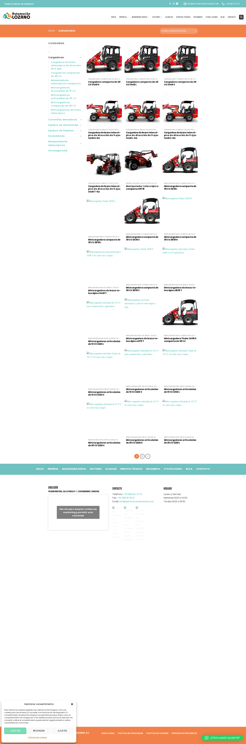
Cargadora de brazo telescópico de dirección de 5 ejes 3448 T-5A (104, 189)
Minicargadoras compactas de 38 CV (63, 104)
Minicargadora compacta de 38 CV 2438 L (180, 187)
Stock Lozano (212, 17)
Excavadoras (56, 136)
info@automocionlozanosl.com (136, 501)
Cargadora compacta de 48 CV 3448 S (180, 83)
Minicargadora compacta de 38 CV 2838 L (104, 241)
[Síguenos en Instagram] (174, 4)
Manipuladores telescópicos (57, 143)
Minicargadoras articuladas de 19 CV (63, 89)
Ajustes (62, 730)
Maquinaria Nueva (139, 17)
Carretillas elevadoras (62, 119)
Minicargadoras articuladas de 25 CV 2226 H (142, 441)
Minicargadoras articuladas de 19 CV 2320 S (104, 393)
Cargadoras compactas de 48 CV (65, 74)
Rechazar (39, 730)
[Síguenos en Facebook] (170, 4)
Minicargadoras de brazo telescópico (66, 111)
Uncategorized (57, 150)
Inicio (113, 17)
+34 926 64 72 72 (132, 494)
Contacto (232, 17)
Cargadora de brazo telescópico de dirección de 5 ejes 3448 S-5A (180, 135)
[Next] (147, 456)
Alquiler (169, 17)
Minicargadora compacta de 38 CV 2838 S (142, 289)
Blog (223, 17)
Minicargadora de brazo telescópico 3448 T (104, 292)
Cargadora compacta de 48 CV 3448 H (104, 83)
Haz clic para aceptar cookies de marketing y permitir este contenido (78, 512)
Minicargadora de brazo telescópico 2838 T (180, 289)
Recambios (198, 17)
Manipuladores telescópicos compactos (66, 82)
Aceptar (15, 730)
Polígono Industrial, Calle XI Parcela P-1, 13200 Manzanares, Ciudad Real (73, 491)
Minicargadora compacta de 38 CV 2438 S (142, 238)
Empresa (123, 17)
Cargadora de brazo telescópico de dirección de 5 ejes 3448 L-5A (142, 135)
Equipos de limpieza (61, 130)
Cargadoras (56, 57)
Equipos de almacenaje (63, 125)
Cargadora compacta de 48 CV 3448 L (142, 83)
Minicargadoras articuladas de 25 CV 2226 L (180, 441)
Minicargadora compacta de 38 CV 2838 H (180, 238)
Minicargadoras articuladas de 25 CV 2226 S (104, 444)
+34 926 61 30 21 (126, 497)
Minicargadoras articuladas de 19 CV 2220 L (104, 342)
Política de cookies (37, 737)
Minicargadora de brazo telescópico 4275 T (142, 340)
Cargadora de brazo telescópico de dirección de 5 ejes (66, 65)
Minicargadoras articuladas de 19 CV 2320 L (180, 390)
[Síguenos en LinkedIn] (177, 4)
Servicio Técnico (183, 17)
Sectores (156, 17)
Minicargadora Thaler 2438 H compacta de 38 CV (180, 340)
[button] (72, 704)
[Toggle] (80, 57)
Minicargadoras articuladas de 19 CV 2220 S (142, 390)
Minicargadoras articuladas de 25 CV (63, 97)
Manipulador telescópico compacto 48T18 (142, 187)
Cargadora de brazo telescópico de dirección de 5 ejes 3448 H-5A (104, 135)
